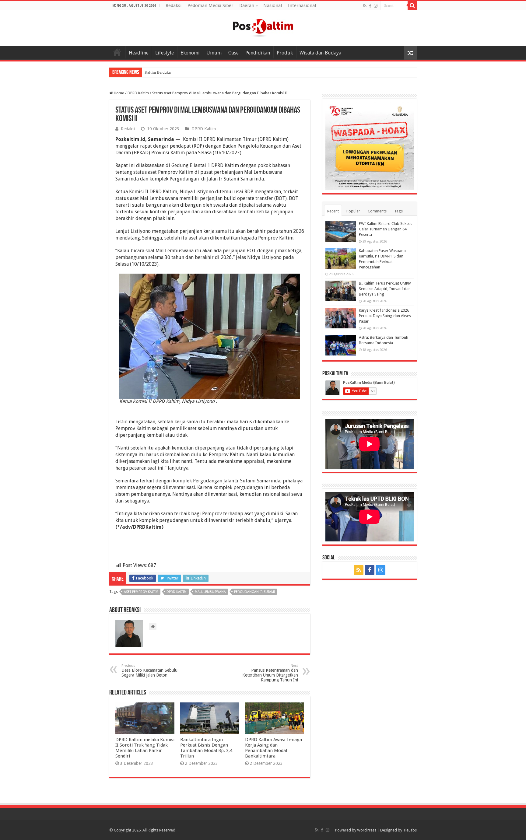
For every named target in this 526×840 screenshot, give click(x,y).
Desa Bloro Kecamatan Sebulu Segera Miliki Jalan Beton (149, 670)
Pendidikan (257, 53)
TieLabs (410, 830)
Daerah (246, 5)
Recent (333, 211)
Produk (285, 53)
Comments (377, 211)
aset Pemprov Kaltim (141, 592)
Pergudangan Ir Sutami (254, 592)
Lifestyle (164, 53)
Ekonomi (190, 53)
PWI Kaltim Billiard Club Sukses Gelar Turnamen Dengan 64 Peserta (385, 229)
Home (117, 52)
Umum (214, 53)
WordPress (366, 830)
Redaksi (173, 5)
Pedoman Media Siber (210, 5)
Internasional (302, 5)
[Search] (412, 5)
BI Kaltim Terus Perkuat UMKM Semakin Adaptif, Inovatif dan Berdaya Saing (385, 288)
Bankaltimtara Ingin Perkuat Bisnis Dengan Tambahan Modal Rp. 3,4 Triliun (206, 748)
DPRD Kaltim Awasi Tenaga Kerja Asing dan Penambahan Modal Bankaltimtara (273, 748)
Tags (398, 211)
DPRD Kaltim (138, 93)
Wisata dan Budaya (320, 53)
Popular (353, 211)
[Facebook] (370, 5)
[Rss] (365, 5)
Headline (139, 53)
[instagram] (375, 5)
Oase (233, 53)
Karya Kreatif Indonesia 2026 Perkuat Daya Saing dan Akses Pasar (385, 316)
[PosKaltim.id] (263, 26)
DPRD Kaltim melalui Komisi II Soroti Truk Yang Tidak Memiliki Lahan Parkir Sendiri (144, 748)
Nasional (272, 5)
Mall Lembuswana (210, 592)
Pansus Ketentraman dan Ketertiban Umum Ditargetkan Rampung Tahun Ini (270, 673)
